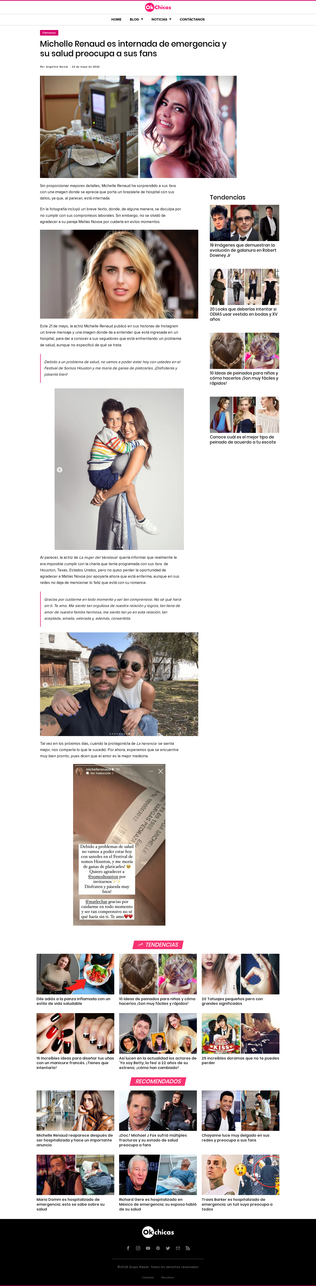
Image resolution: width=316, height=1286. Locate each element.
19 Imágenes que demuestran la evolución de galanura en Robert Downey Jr (243, 250)
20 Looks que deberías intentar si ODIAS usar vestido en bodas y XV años (244, 314)
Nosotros (167, 1277)
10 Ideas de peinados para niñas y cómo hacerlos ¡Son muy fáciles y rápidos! (244, 378)
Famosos (49, 33)
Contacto (148, 1277)
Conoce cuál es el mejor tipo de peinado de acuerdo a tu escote (243, 439)
